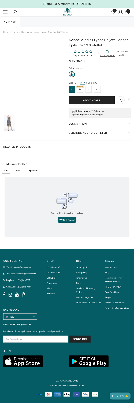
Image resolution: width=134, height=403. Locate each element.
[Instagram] (10, 295)
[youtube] (17, 295)
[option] (9, 123)
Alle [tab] (6, 170)
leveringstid (81, 114)
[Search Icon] (19, 12)
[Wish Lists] (121, 100)
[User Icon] (120, 12)
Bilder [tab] (18, 170)
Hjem (6, 32)
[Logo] (67, 12)
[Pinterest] (23, 295)
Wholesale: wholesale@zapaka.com (20, 274)
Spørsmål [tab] (33, 170)
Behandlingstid (82, 111)
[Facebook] (4, 295)
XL (97, 89)
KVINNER (9, 21)
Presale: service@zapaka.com (18, 267)
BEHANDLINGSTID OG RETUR (88, 132)
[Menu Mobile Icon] (5, 12)
